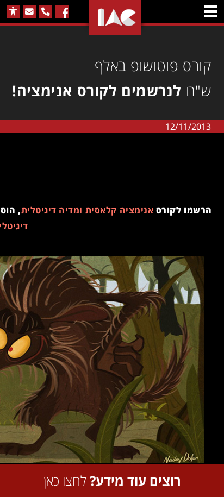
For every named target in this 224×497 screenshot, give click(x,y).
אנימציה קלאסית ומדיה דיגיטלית (87, 210)
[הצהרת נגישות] (13, 11)
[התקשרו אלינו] (45, 11)
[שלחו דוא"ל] (29, 11)
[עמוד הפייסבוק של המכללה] (62, 11)
